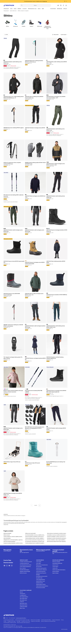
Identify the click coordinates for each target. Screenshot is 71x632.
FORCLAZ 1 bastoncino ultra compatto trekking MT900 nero (12, 163)
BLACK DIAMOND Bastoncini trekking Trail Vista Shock (55, 462)
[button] (41, 397)
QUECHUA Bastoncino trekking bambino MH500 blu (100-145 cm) (34, 61)
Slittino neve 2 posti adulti (30, 533)
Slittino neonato (7, 534)
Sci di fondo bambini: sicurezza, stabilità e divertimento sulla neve (38, 534)
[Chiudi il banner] (66, 1)
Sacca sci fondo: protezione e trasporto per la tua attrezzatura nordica (39, 539)
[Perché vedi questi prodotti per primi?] (52, 34)
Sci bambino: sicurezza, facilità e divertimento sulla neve (58, 534)
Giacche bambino (7, 538)
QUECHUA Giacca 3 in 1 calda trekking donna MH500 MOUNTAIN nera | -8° (14, 97)
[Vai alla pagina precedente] (31, 505)
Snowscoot (15, 26)
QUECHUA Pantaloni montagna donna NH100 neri (35, 128)
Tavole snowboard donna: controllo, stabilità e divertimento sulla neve (39, 538)
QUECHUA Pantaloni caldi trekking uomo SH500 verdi (55, 129)
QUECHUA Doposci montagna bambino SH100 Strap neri (56, 230)
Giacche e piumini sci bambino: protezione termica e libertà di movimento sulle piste (42, 536)
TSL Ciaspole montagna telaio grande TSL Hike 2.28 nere (13, 358)
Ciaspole (23, 26)
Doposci (31, 26)
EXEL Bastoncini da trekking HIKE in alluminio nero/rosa (14, 195)
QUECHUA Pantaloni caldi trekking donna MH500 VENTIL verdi (55, 326)
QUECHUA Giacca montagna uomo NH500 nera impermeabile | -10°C (56, 97)
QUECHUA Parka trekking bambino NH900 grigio (55, 262)
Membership (59, 8)
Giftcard (65, 8)
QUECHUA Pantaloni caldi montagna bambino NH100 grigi (35, 326)
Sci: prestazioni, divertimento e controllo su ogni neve (36, 541)
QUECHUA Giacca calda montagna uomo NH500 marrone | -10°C (55, 164)
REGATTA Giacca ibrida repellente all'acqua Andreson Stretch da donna (13, 391)
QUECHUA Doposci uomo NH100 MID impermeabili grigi (12, 294)
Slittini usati (39, 26)
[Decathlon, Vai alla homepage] (9, 5)
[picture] (14, 48)
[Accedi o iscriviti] (63, 5)
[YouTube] (9, 565)
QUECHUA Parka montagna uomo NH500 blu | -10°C (35, 196)
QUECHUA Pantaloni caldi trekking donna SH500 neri (55, 196)
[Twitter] (7, 565)
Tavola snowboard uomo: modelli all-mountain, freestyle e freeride (38, 543)
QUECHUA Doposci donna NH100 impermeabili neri (14, 262)
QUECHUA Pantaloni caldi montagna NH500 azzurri (56, 429)
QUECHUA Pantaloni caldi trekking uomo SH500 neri (13, 62)
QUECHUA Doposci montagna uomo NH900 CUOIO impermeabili (35, 263)
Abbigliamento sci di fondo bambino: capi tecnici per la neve (16, 539)
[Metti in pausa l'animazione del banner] (65, 1)
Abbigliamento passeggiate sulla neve (47, 27)
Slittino (7, 26)
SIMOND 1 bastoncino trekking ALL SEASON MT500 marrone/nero (13, 325)
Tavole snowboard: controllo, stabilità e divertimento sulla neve (16, 536)
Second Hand (53, 8)
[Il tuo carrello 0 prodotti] (66, 5)
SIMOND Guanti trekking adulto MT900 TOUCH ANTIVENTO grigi (35, 163)
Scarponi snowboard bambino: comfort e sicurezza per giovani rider (17, 543)
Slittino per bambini (7, 533)
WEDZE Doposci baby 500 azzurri (32, 462)
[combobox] (64, 34)
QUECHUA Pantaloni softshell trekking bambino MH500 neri (55, 358)
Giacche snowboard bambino (9, 541)
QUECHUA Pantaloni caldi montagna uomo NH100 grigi (34, 230)
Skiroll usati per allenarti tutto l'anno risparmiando (57, 541)
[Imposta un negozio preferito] (58, 5)
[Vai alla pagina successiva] (39, 505)
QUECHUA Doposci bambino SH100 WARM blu (56, 294)
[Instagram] (12, 565)
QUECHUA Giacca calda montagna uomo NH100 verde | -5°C (34, 294)
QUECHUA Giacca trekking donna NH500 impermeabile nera (34, 97)
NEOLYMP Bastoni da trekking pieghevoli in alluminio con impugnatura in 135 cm (34, 427)
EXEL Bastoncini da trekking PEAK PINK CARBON (33, 391)
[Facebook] (4, 565)
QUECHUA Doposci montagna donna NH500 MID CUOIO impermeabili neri (56, 391)
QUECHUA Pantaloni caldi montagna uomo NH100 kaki (13, 230)
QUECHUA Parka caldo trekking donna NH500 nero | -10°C (56, 62)
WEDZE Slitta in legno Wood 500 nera (12, 461)
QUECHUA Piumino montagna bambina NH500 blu (35, 359)
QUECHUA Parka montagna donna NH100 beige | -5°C (13, 494)
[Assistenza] (60, 5)
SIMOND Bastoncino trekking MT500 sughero (14, 127)
